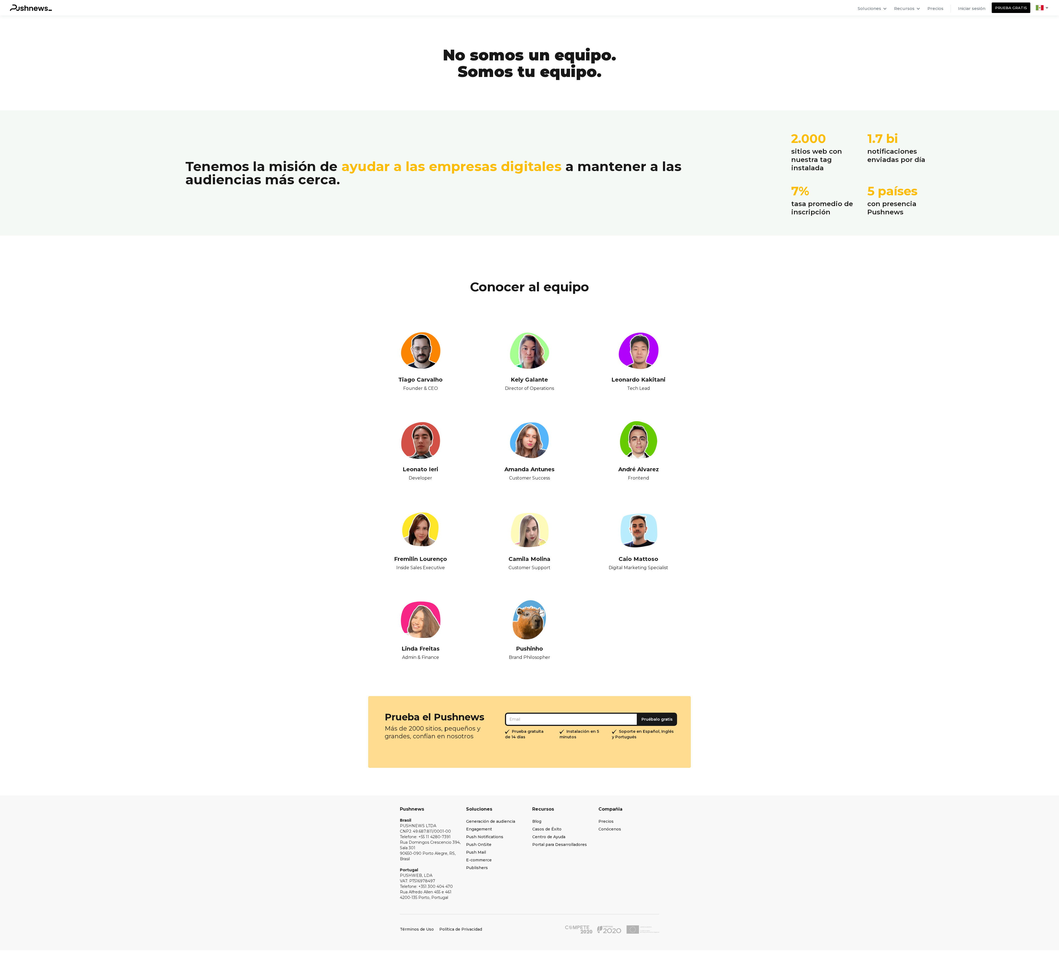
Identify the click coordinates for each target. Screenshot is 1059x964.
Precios (935, 8)
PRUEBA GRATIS (1011, 8)
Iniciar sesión (971, 8)
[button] (872, 7)
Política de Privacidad (460, 929)
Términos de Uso (417, 929)
